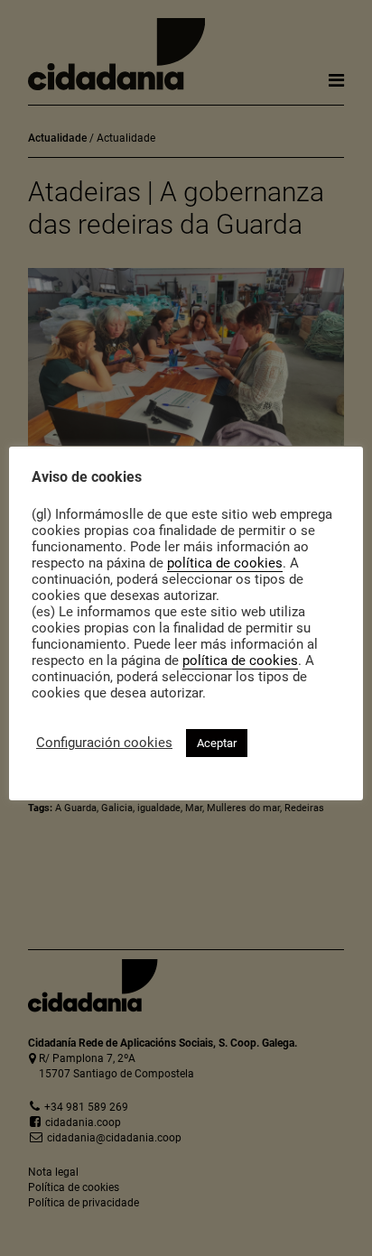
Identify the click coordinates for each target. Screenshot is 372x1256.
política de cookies (225, 563)
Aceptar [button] (217, 743)
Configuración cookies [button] (104, 742)
